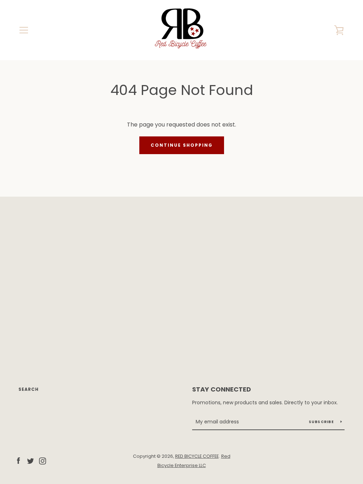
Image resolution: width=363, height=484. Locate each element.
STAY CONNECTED (221, 389)
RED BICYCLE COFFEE (197, 456)
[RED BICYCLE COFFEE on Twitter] (30, 460)
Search (28, 389)
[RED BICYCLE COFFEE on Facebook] (18, 460)
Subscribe (322, 421)
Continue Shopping (182, 145)
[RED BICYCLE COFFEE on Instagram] (42, 460)
